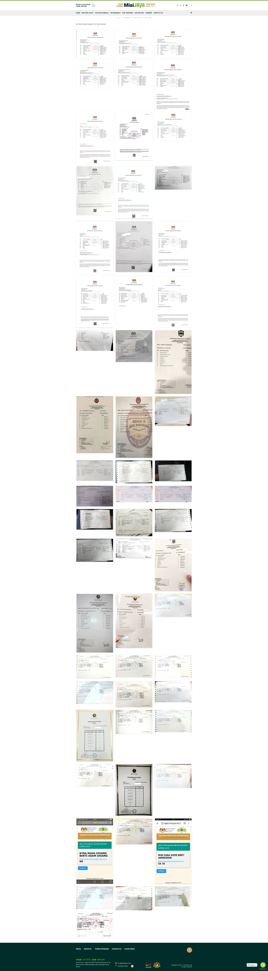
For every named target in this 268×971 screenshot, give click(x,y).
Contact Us (116, 949)
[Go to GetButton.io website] (263, 969)
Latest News (129, 949)
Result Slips (148, 18)
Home (118, 18)
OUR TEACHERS (127, 13)
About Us (88, 949)
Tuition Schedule (102, 949)
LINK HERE (79, 7)
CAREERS (149, 13)
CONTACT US (158, 13)
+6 (122, 966)
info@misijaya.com (124, 963)
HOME (78, 13)
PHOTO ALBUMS (137, 18)
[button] (177, 5)
